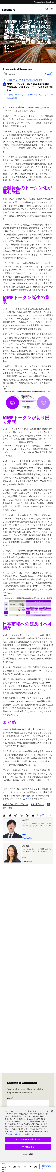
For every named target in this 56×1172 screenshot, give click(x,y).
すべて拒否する (28, 1147)
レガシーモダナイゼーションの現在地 (24, 79)
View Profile (26, 838)
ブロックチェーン (37, 804)
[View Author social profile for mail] (24, 833)
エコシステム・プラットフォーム (15, 804)
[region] (28, 1134)
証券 (4, 807)
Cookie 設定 (28, 1154)
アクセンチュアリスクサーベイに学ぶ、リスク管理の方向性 (30, 96)
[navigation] (51, 9)
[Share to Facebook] (16, 815)
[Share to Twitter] (28, 815)
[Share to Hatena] (4, 815)
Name (10, 1098)
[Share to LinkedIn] (22, 815)
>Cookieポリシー (39, 1131)
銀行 (10, 807)
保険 (48, 804)
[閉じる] (52, 1111)
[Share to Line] (10, 815)
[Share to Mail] (33, 815)
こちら (28, 798)
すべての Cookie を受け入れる (28, 1139)
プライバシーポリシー (13, 1134)
